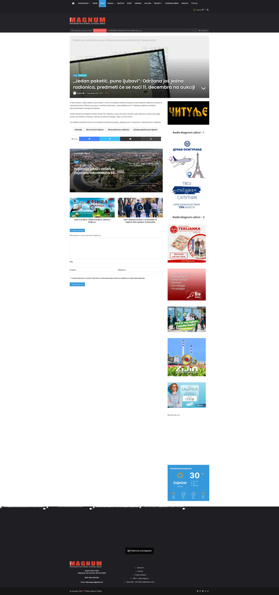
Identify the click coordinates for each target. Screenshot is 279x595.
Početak (77, 40)
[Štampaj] (151, 139)
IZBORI (95, 3)
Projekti (157, 3)
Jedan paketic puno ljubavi (146, 130)
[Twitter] (110, 139)
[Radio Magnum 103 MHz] (87, 20)
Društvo (120, 3)
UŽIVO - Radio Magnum (140, 578)
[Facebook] (89, 139)
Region (110, 3)
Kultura (147, 3)
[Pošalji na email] (130, 139)
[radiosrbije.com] (174, 415)
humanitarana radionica (119, 130)
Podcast (184, 3)
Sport (129, 3)
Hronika (138, 3)
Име (71, 262)
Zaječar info (83, 3)
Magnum (80, 93)
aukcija (79, 130)
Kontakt (140, 571)
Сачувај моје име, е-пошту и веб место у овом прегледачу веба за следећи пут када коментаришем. (108, 278)
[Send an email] (83, 93)
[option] (116, 170)
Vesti (102, 3)
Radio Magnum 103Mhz (94, 591)
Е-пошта (73, 270)
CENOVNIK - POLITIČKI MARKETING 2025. (140, 582)
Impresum (140, 567)
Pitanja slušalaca (140, 575)
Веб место (122, 270)
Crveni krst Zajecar (95, 130)
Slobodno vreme (171, 3)
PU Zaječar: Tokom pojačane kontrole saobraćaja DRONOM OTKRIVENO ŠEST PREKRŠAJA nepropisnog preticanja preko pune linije (98, 171)
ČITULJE (194, 3)
